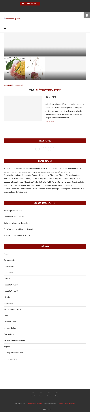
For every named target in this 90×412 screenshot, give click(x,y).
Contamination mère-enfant (49, 172)
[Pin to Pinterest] (65, 126)
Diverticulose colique (12, 175)
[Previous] (42, 3)
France (21, 178)
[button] (87, 15)
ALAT (6, 168)
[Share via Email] (74, 126)
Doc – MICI (50, 97)
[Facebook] (39, 8)
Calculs (55, 168)
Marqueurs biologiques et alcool (17, 235)
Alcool (12, 168)
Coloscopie (32, 172)
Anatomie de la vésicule (17, 77)
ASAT (48, 168)
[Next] (45, 3)
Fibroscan (54, 175)
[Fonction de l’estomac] (65, 68)
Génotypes (29, 178)
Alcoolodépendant (32, 168)
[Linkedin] (51, 8)
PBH (49, 182)
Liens (6, 315)
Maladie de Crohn (31, 182)
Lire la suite (49, 121)
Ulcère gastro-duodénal (70, 188)
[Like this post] (57, 126)
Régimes (7, 346)
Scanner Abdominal (11, 188)
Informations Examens (13, 309)
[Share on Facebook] (60, 126)
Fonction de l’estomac (58, 77)
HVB (37, 178)
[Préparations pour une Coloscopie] (24, 44)
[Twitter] (43, 8)
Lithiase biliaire (17, 182)
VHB (83, 188)
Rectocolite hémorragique (46, 185)
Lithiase (7, 182)
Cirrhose (7, 172)
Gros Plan (7, 278)
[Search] (85, 29)
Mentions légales (70, 404)
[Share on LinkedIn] (67, 126)
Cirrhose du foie (10, 260)
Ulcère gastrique (53, 188)
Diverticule (65, 172)
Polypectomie (57, 182)
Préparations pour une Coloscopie (22, 53)
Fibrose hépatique (73, 175)
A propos (60, 404)
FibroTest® (8, 178)
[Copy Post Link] (72, 126)
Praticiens (31, 185)
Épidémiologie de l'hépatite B (15, 192)
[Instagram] (47, 8)
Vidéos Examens (10, 359)
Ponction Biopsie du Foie (74, 182)
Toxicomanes (25, 188)
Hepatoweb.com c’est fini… (60, 53)
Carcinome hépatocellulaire (70, 168)
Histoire (7, 297)
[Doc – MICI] (23, 108)
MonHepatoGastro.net (35, 404)
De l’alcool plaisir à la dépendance (17, 223)
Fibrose (62, 175)
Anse (43, 168)
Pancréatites (9, 334)
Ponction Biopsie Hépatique (15, 185)
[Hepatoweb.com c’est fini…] (65, 44)
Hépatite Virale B (47, 178)
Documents (26, 175)
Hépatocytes (75, 178)
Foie (16, 178)
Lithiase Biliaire (10, 322)
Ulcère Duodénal (38, 188)
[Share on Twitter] (62, 126)
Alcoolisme (19, 168)
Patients (42, 182)
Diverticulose (9, 266)
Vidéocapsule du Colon (13, 210)
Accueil (6, 85)
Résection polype (65, 185)
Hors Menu (8, 303)
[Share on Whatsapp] (69, 126)
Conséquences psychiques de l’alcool (18, 229)
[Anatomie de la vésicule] (24, 68)
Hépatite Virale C (62, 178)
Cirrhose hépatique (19, 172)
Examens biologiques (40, 175)
